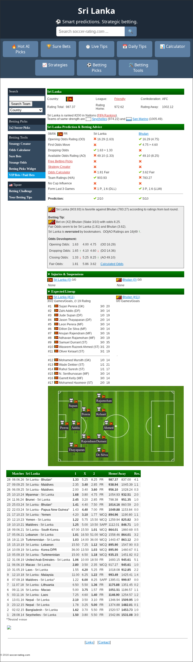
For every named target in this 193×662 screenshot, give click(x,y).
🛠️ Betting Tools (138, 67)
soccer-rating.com (20, 654)
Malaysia (47, 575)
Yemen (46, 514)
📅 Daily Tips (134, 46)
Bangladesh (34, 610)
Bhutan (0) (129, 280)
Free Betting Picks (60, 161)
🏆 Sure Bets (58, 46)
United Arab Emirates (40, 560)
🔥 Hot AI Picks (20, 49)
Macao (30, 565)
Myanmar (32, 494)
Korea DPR (49, 550)
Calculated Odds (112, 264)
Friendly (119, 99)
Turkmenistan (35, 540)
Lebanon (32, 535)
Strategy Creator (59, 167)
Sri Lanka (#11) (64, 297)
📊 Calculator (172, 46)
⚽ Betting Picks (97, 67)
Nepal (30, 600)
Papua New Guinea (54, 509)
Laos (29, 570)
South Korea (49, 530)
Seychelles (99, 119)
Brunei (30, 499)
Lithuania (47, 585)
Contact (104, 642)
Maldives (47, 484)
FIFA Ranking (107, 115)
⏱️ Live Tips (96, 46)
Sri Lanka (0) (62, 280)
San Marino (140, 119)
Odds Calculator (59, 172)
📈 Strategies (55, 65)
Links (89, 642)
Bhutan (46, 479)
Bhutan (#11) (131, 297)
